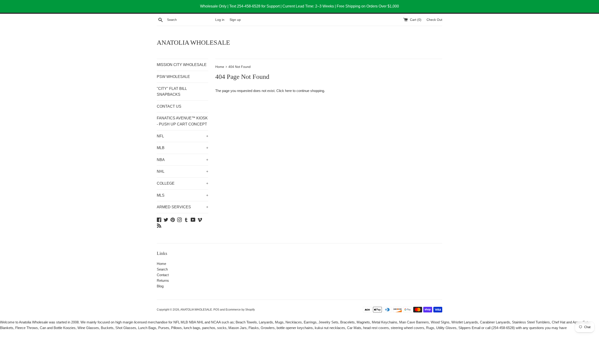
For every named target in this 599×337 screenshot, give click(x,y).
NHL (182, 171)
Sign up (235, 20)
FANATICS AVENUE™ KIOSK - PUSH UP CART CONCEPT (182, 121)
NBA (182, 160)
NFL (182, 136)
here (288, 91)
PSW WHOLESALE (173, 77)
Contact (163, 275)
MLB (182, 148)
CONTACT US (169, 106)
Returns (163, 280)
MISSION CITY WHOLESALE (182, 65)
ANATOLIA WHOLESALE (193, 42)
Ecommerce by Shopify (240, 309)
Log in (219, 20)
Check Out (434, 20)
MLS (182, 195)
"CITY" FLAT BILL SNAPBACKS (172, 92)
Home (161, 264)
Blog (160, 286)
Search (162, 269)
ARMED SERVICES (182, 207)
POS (216, 309)
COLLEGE (182, 183)
